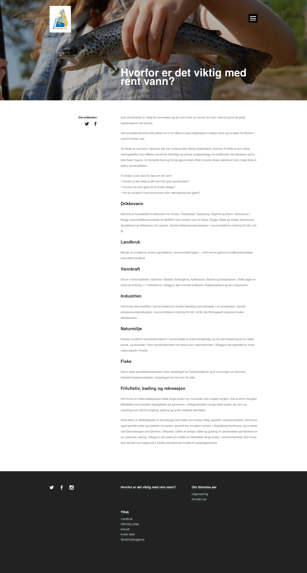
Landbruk (127, 519)
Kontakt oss (199, 499)
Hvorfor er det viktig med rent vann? (148, 487)
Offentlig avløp (130, 524)
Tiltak (125, 512)
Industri (125, 529)
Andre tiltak (128, 534)
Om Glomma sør (204, 487)
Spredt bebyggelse (132, 539)
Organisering (200, 494)
